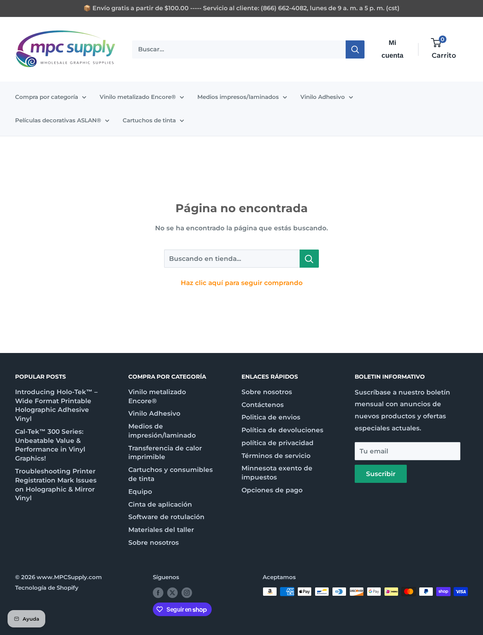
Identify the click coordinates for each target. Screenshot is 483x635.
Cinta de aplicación (160, 504)
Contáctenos (263, 404)
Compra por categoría (46, 96)
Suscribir (380, 474)
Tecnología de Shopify (46, 587)
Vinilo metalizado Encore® (138, 96)
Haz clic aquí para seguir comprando (242, 283)
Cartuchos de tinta (149, 120)
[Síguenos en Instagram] (187, 592)
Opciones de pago (272, 490)
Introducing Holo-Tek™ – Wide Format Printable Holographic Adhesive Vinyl (56, 405)
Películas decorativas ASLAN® (58, 120)
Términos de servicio (276, 455)
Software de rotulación (166, 517)
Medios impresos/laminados (238, 96)
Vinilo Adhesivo (322, 96)
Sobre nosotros (153, 542)
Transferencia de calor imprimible (165, 452)
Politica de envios (271, 417)
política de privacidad (278, 443)
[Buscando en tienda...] (309, 259)
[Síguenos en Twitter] (172, 592)
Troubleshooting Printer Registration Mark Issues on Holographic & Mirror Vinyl (56, 484)
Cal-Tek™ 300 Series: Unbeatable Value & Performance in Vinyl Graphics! (50, 445)
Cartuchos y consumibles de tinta (170, 474)
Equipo (140, 491)
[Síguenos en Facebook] (158, 592)
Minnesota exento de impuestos (277, 472)
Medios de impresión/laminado (162, 430)
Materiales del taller (161, 529)
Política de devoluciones (282, 430)
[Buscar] (355, 49)
